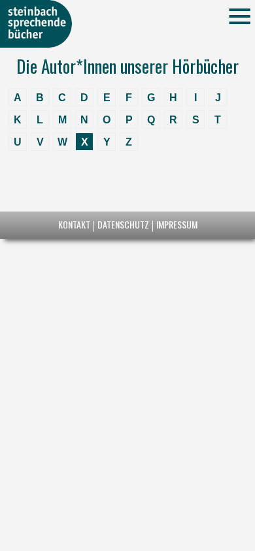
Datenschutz (123, 224)
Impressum (176, 224)
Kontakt (74, 224)
